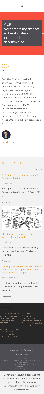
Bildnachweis (22, 354)
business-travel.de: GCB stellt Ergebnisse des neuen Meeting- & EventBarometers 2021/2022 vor (9, 318)
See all (36, 170)
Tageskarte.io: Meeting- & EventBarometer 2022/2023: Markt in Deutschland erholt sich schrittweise (10, 334)
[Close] (41, 382)
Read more (6, 202)
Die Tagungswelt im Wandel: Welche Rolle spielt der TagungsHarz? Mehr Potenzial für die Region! (21, 269)
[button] (3, 6)
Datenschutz (29, 350)
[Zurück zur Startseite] (22, 6)
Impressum (14, 350)
